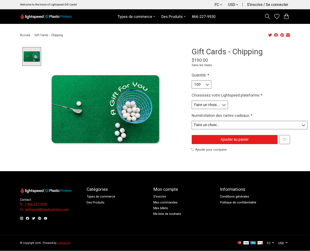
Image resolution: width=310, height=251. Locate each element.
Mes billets (160, 208)
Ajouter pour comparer (211, 149)
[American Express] (253, 243)
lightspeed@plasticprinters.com (47, 209)
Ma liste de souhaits (167, 214)
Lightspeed (63, 242)
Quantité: (200, 75)
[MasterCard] (239, 243)
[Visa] (246, 243)
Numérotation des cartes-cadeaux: (222, 115)
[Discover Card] (260, 243)
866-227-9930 (204, 16)
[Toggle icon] (267, 16)
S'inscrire (159, 196)
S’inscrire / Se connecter (267, 4)
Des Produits (95, 202)
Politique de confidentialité (238, 202)
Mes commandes (165, 202)
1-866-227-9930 (36, 204)
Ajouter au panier (235, 139)
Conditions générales (234, 196)
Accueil (25, 35)
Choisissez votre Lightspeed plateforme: (227, 95)
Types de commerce (101, 196)
